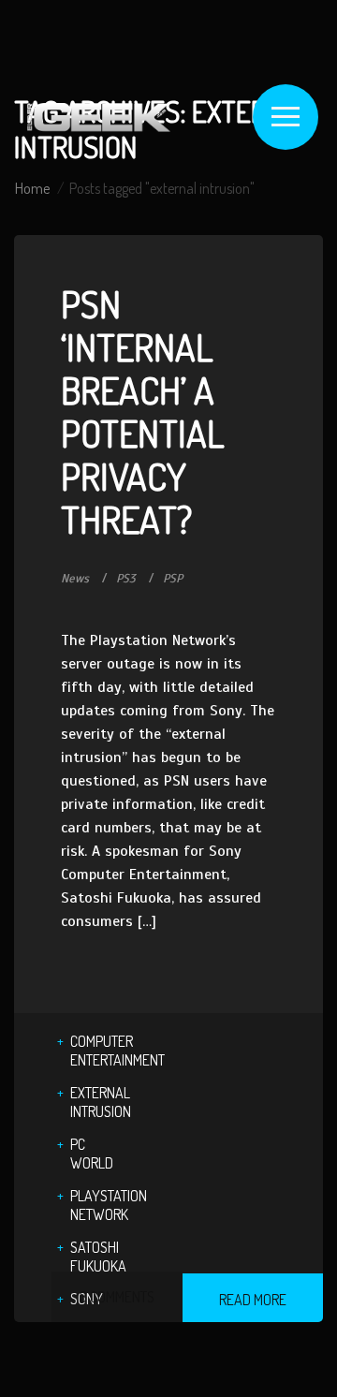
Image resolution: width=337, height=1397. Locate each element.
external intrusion (100, 1102)
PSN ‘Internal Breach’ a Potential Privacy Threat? (143, 411)
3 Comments (117, 1296)
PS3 (126, 578)
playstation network (108, 1205)
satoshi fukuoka (98, 1256)
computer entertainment (117, 1050)
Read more (252, 1299)
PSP (173, 578)
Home (32, 188)
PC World (91, 1153)
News (75, 578)
